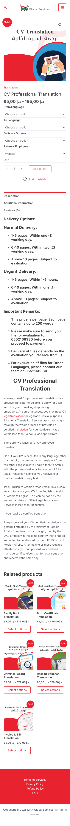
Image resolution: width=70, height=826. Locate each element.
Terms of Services (35, 779)
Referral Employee (16, 146)
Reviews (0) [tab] (12, 210)
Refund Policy (35, 788)
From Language (14, 107)
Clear (7, 159)
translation (22, 429)
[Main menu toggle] (62, 7)
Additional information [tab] (18, 203)
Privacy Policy (35, 784)
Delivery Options (15, 133)
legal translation (14, 416)
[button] (5, 7)
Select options (17, 629)
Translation (11, 87)
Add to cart (40, 168)
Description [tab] (11, 196)
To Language (12, 120)
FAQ (35, 793)
